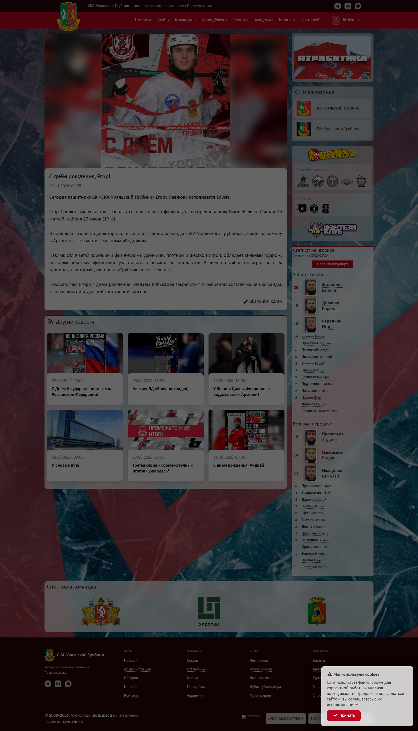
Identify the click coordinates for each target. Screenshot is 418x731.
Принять (346, 715)
